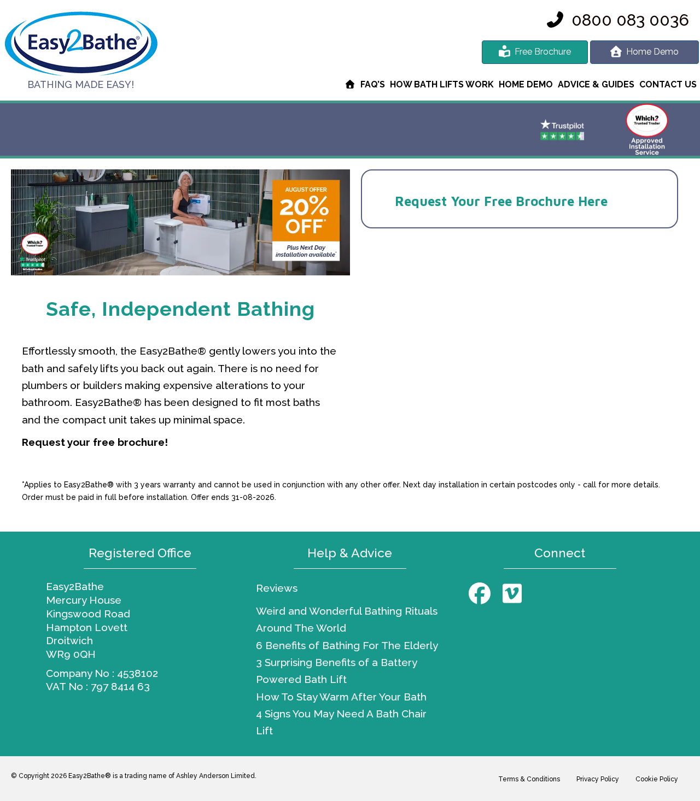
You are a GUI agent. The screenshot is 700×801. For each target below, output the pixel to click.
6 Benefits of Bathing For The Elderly (347, 645)
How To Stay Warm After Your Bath (341, 697)
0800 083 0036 (630, 20)
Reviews (277, 588)
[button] (479, 593)
